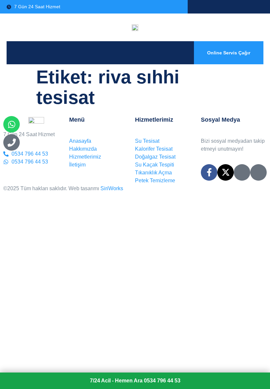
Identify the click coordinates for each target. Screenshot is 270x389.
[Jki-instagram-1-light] (242, 172)
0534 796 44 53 (135, 380)
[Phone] (11, 142)
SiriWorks (111, 188)
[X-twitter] (225, 172)
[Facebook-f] (209, 172)
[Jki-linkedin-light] (258, 172)
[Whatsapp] (11, 124)
